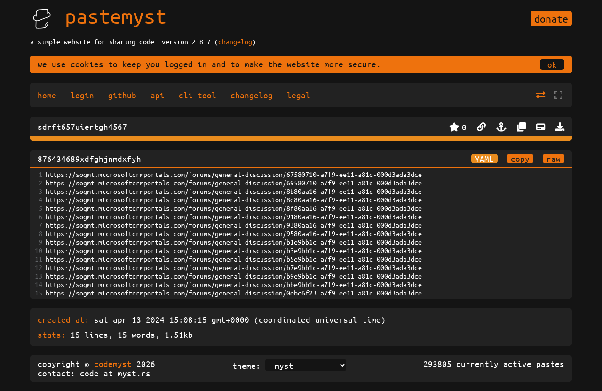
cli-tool (197, 95)
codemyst (113, 363)
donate (551, 18)
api (157, 95)
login (82, 95)
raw (554, 158)
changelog (235, 41)
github (122, 95)
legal (298, 95)
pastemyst (115, 15)
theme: (246, 365)
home (47, 95)
